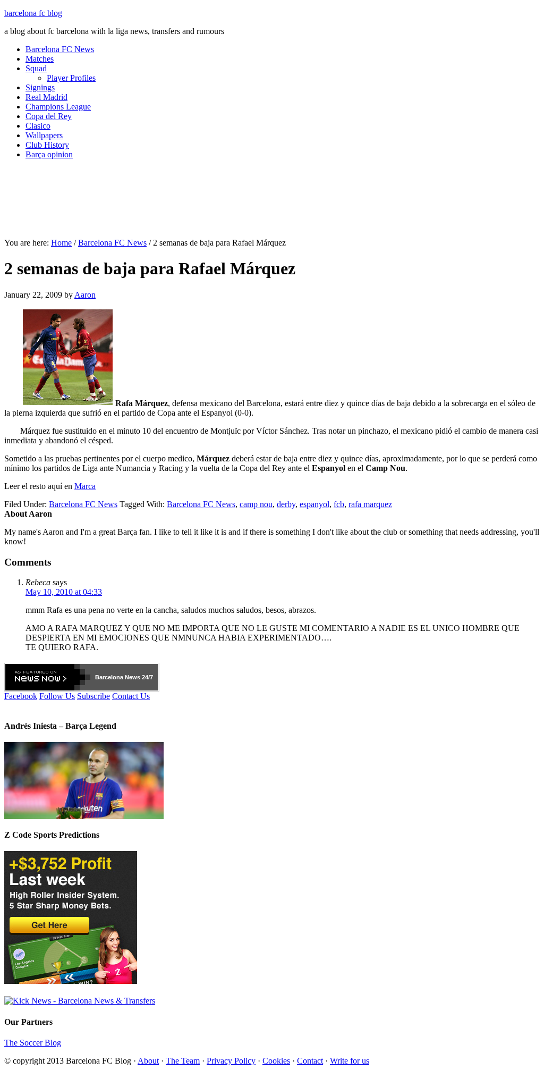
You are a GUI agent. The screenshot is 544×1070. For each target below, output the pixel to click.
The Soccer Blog (32, 1042)
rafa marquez (370, 504)
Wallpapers (44, 135)
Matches (40, 58)
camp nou (256, 504)
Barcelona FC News (60, 49)
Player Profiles (71, 77)
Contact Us (131, 696)
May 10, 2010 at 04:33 (64, 591)
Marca (85, 486)
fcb (339, 504)
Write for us (349, 1060)
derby (286, 504)
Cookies (276, 1060)
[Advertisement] (272, 203)
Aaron (85, 294)
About (148, 1060)
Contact (310, 1060)
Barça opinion (49, 154)
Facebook (20, 696)
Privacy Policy (231, 1060)
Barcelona (109, 677)
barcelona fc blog (33, 13)
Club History (47, 144)
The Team (183, 1060)
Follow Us (57, 696)
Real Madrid (46, 97)
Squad (36, 68)
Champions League (58, 106)
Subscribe (93, 696)
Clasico (38, 125)
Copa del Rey (49, 116)
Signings (40, 87)
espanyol (314, 504)
